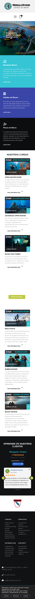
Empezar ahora (17, 297)
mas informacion (13, 192)
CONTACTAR (22, 546)
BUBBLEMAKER (11, 369)
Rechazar (16, 596)
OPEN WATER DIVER (13, 177)
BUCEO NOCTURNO (13, 254)
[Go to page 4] (20, 489)
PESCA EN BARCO (24, 530)
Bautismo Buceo (10, 65)
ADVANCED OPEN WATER (15, 216)
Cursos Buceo (11, 172)
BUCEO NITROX (11, 412)
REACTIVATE (10, 329)
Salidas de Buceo (10, 97)
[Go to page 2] (17, 489)
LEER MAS (6, 82)
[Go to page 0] (14, 489)
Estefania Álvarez (17, 470)
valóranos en (17, 464)
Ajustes (25, 596)
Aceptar (6, 596)
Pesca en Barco (10, 127)
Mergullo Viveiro (17, 451)
